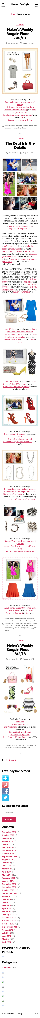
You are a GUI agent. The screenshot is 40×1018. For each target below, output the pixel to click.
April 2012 (6, 942)
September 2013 (9, 893)
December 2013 (9, 884)
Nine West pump (10, 727)
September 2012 (9, 927)
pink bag (34, 745)
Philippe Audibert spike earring (20, 551)
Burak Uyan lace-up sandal (20, 439)
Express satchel (20, 112)
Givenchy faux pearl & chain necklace (20, 489)
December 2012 (9, 918)
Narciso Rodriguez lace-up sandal (17, 442)
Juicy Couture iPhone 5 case (15, 737)
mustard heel (15, 249)
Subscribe (9, 819)
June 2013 (6, 902)
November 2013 (9, 887)
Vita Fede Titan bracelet (13, 334)
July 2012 (6, 933)
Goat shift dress (9, 329)
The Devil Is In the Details (20, 145)
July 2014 (6, 863)
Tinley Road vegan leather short (20, 107)
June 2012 (6, 936)
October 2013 (8, 890)
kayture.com (14, 226)
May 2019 (6, 838)
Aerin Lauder (9, 619)
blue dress (30, 619)
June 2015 (6, 844)
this (27, 613)
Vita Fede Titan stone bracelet (20, 332)
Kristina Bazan (25, 621)
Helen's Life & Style (20, 4)
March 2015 (7, 847)
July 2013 (6, 899)
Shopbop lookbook (16, 625)
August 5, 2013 (28, 153)
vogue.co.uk (25, 229)
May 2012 (6, 939)
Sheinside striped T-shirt (20, 732)
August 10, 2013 (28, 43)
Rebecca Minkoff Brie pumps (15, 384)
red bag (14, 128)
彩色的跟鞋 (28, 282)
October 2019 (8, 835)
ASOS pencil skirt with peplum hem (20, 608)
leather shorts (28, 126)
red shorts (8, 748)
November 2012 (9, 921)
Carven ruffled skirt (14, 613)
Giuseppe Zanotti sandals (14, 434)
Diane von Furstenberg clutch (16, 387)
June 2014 (6, 866)
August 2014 (7, 860)
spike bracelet (10, 246)
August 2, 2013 (28, 659)
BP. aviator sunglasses (20, 735)
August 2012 (7, 930)
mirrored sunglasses (23, 745)
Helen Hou (14, 43)
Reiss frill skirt (14, 610)
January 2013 (8, 915)
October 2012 (8, 924)
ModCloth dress (11, 381)
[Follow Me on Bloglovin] (20, 778)
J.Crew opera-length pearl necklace (20, 499)
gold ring (19, 126)
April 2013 (6, 908)
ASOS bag (20, 722)
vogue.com (14, 229)
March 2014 (7, 875)
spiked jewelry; (29, 625)
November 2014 (9, 850)
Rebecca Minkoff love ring (15, 110)
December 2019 (9, 832)
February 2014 (8, 878)
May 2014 (6, 869)
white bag (28, 628)
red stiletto (29, 251)
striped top (26, 748)
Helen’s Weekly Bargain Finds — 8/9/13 (20, 33)
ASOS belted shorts (20, 724)
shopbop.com (26, 226)
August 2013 (7, 896)
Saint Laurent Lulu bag (15, 337)
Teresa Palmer (19, 628)
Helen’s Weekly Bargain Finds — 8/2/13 (20, 649)
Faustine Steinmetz (12, 621)
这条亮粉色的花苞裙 (21, 292)
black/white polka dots (12, 251)
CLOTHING (20, 24)
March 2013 (7, 912)
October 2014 (8, 853)
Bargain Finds (10, 126)
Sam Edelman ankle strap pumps (17, 115)
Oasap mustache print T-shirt (20, 120)
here (34, 110)
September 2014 (9, 856)
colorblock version (12, 339)
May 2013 (6, 905)
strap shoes (21, 128)
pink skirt (15, 623)
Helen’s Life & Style (15, 1014)
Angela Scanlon (20, 619)
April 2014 (6, 872)
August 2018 (7, 841)
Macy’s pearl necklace (12, 494)
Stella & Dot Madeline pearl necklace (20, 491)
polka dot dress (25, 623)
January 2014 (8, 881)
